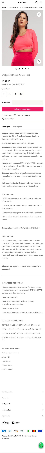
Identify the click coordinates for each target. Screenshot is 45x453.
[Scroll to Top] (41, 440)
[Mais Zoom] (39, 61)
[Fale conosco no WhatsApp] (41, 445)
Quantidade (6, 102)
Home (4, 7)
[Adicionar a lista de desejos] (39, 14)
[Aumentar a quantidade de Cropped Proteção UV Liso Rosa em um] (41, 102)
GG (22, 94)
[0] (41, 2)
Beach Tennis (14, 7)
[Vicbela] (22, 2)
